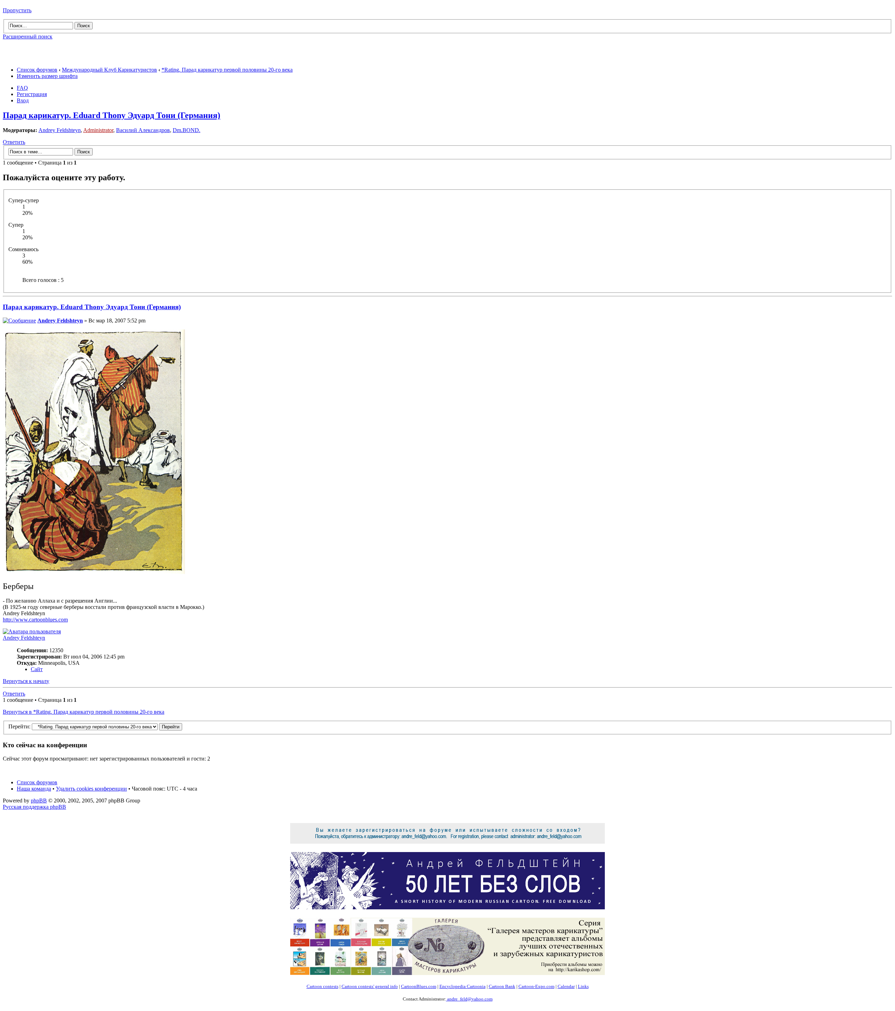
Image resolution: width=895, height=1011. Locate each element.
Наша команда (34, 789)
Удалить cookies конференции (91, 789)
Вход (23, 100)
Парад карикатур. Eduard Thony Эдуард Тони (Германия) (111, 115)
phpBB (39, 800)
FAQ (22, 88)
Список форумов (37, 70)
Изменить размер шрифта (47, 76)
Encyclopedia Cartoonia (462, 986)
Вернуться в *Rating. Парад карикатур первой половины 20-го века (83, 712)
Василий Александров (143, 130)
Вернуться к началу (26, 681)
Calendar (566, 986)
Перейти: (19, 726)
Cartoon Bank (502, 986)
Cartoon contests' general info (370, 986)
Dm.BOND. (186, 130)
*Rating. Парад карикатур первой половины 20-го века (227, 70)
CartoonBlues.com (418, 986)
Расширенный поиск (27, 36)
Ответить (14, 142)
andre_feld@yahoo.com (469, 999)
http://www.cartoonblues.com (35, 620)
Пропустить (17, 10)
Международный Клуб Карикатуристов (109, 70)
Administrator (98, 130)
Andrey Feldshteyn (59, 130)
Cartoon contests (322, 986)
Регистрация (32, 94)
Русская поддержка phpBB (34, 807)
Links (583, 986)
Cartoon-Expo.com (536, 986)
